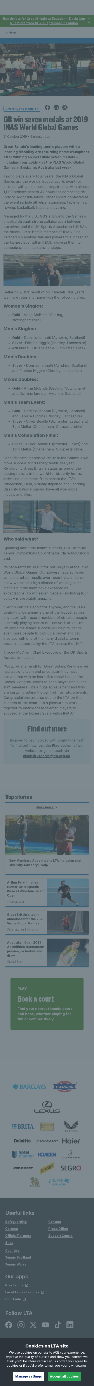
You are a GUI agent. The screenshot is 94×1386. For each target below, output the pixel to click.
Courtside (13, 1299)
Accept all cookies (64, 1376)
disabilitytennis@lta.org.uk (46, 756)
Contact (54, 1222)
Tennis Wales (15, 1264)
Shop (9, 1242)
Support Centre (60, 1235)
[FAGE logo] (64, 1087)
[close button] (89, 21)
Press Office (58, 1228)
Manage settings (28, 1376)
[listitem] (23, 1126)
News (12, 32)
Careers (11, 1228)
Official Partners (18, 1235)
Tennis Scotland (18, 1257)
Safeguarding (16, 1222)
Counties (12, 1250)
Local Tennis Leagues (22, 1292)
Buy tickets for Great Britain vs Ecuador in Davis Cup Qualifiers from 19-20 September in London (44, 21)
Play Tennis (14, 1285)
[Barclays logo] (29, 1087)
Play (55, 745)
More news (45, 807)
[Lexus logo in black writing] (47, 1107)
